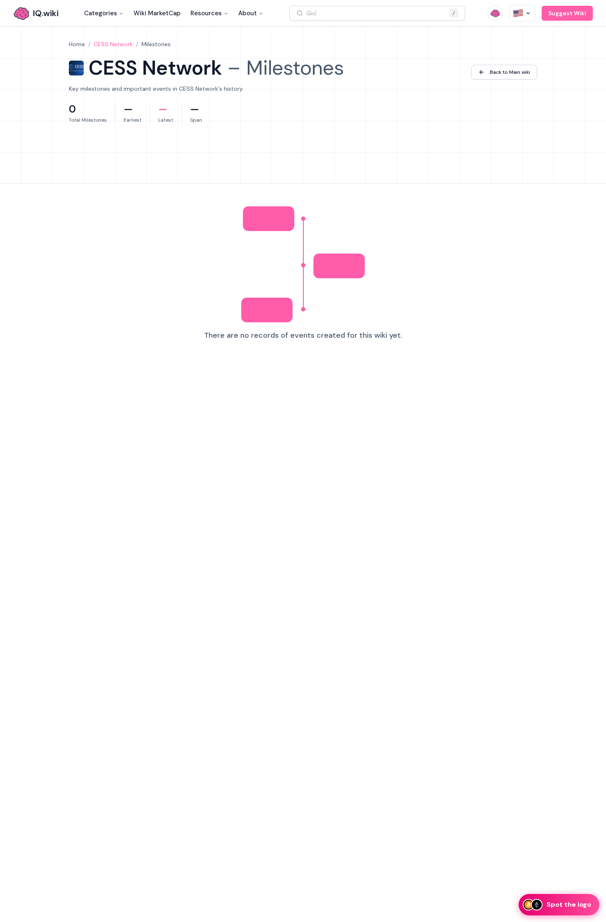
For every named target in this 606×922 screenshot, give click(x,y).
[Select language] (522, 13)
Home (77, 44)
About (247, 13)
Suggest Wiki (567, 13)
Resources (206, 13)
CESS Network (113, 44)
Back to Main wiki (510, 72)
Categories (100, 13)
